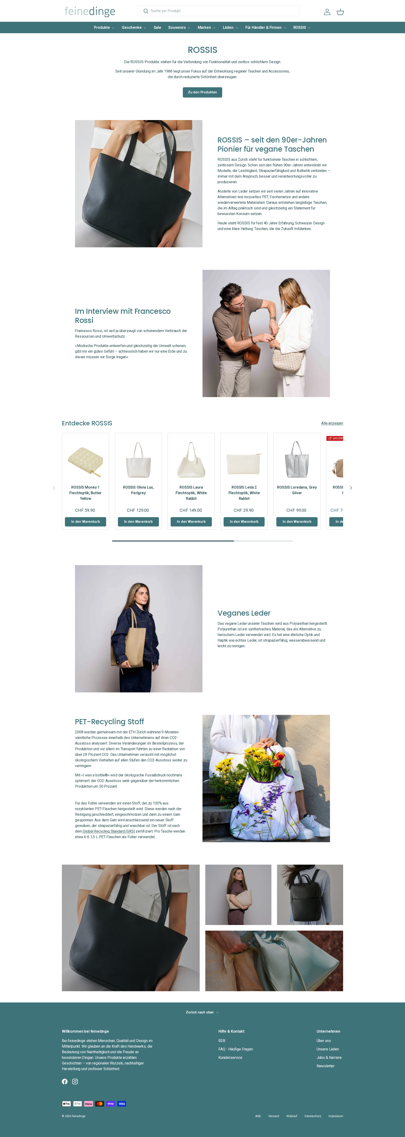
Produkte (102, 27)
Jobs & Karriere (329, 1057)
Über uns (324, 1040)
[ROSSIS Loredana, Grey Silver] (297, 456)
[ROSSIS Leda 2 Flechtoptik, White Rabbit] (244, 456)
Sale (157, 27)
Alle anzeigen (332, 423)
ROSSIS (299, 27)
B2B (221, 1040)
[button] (340, 12)
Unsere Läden (328, 1049)
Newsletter (325, 1066)
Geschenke (132, 27)
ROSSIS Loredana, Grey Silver (297, 490)
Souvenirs (177, 27)
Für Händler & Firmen (263, 27)
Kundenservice (230, 1057)
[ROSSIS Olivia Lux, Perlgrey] (138, 456)
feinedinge (78, 1116)
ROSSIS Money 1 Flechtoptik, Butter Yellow (85, 493)
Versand (273, 1116)
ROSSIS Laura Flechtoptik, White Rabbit (191, 493)
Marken (204, 27)
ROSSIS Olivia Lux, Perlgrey (138, 490)
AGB (258, 1116)
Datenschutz (313, 1116)
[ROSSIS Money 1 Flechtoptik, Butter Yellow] (85, 456)
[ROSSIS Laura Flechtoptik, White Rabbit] (191, 456)
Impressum (336, 1116)
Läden (228, 27)
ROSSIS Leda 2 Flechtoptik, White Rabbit (244, 493)
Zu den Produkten (202, 92)
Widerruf (291, 1116)
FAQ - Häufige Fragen (235, 1049)
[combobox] (219, 11)
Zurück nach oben (200, 1012)
